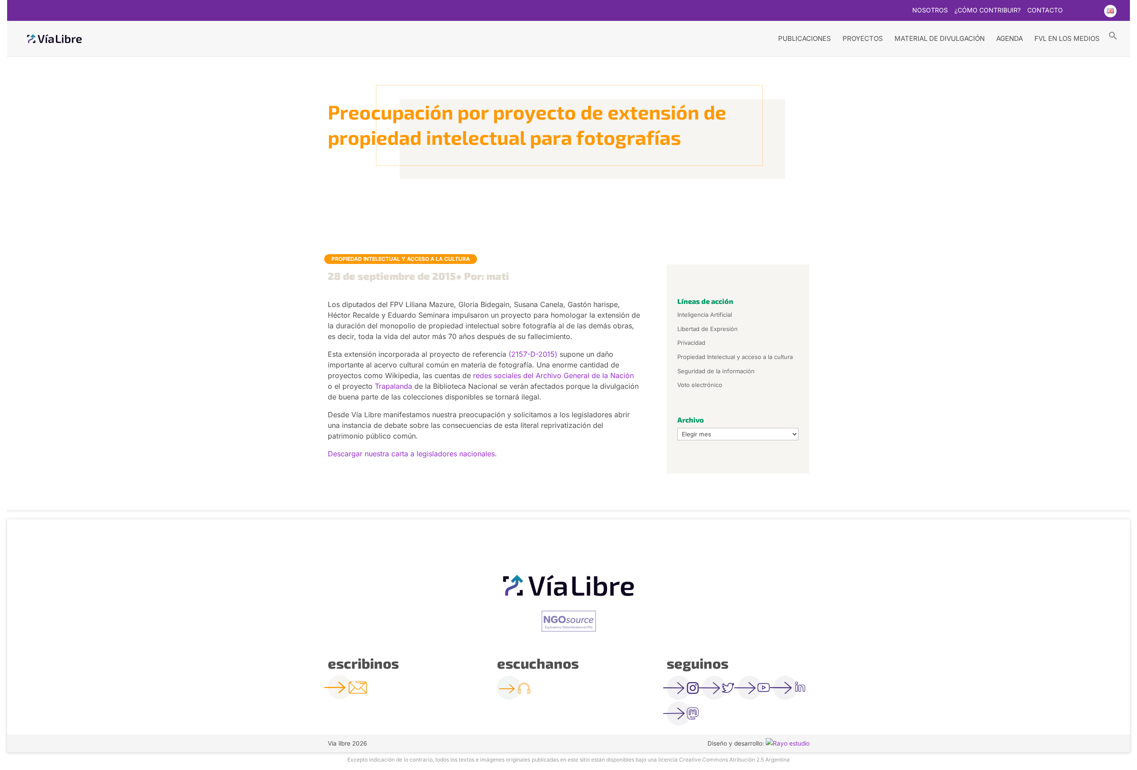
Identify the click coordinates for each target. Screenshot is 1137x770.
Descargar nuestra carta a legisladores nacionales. (412, 453)
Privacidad (691, 342)
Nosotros (930, 10)
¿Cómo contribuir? (987, 10)
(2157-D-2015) (533, 354)
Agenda (1009, 38)
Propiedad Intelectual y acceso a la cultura (400, 258)
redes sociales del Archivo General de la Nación (553, 375)
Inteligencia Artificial (704, 314)
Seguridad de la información (716, 371)
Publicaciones (804, 38)
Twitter (1074, 11)
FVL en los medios (1067, 38)
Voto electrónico (699, 384)
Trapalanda (393, 386)
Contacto (1045, 10)
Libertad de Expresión (707, 328)
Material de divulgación (939, 38)
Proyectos (863, 38)
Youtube (1092, 11)
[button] (1113, 35)
